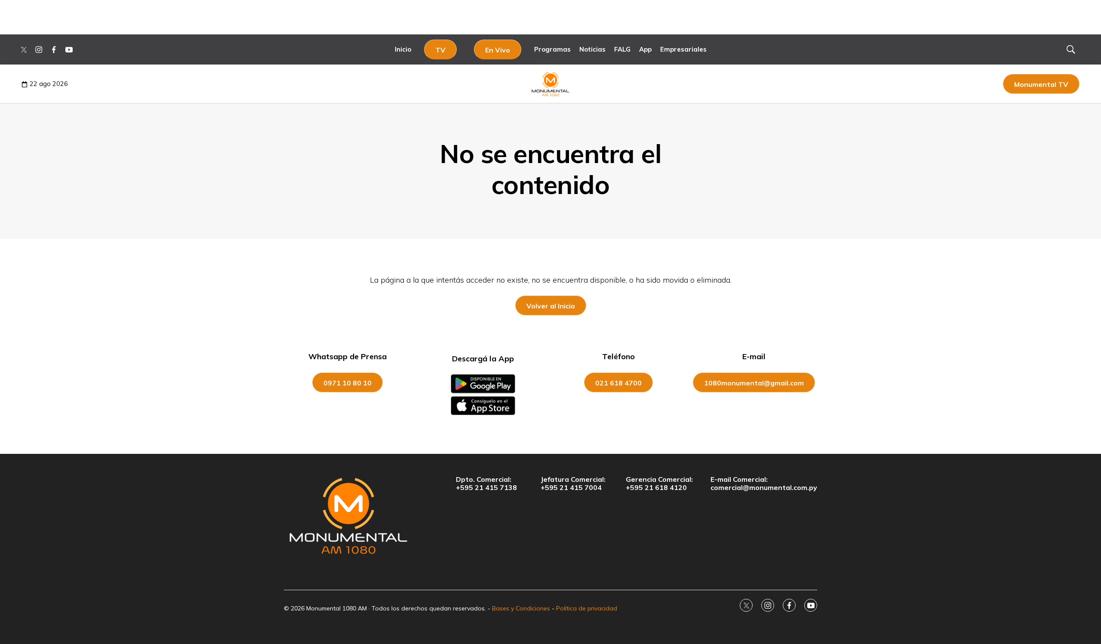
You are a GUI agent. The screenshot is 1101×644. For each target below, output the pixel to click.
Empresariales (683, 49)
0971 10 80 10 (347, 383)
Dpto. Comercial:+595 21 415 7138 (486, 483)
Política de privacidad (586, 608)
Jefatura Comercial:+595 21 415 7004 (573, 483)
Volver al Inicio (550, 306)
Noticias (592, 49)
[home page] (348, 515)
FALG (622, 49)
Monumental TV (1041, 84)
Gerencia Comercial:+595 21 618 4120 (659, 483)
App (645, 49)
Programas (552, 49)
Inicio (403, 49)
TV (440, 50)
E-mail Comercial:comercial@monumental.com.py (763, 483)
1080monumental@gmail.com (754, 383)
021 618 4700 (618, 383)
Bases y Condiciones (521, 608)
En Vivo (497, 50)
